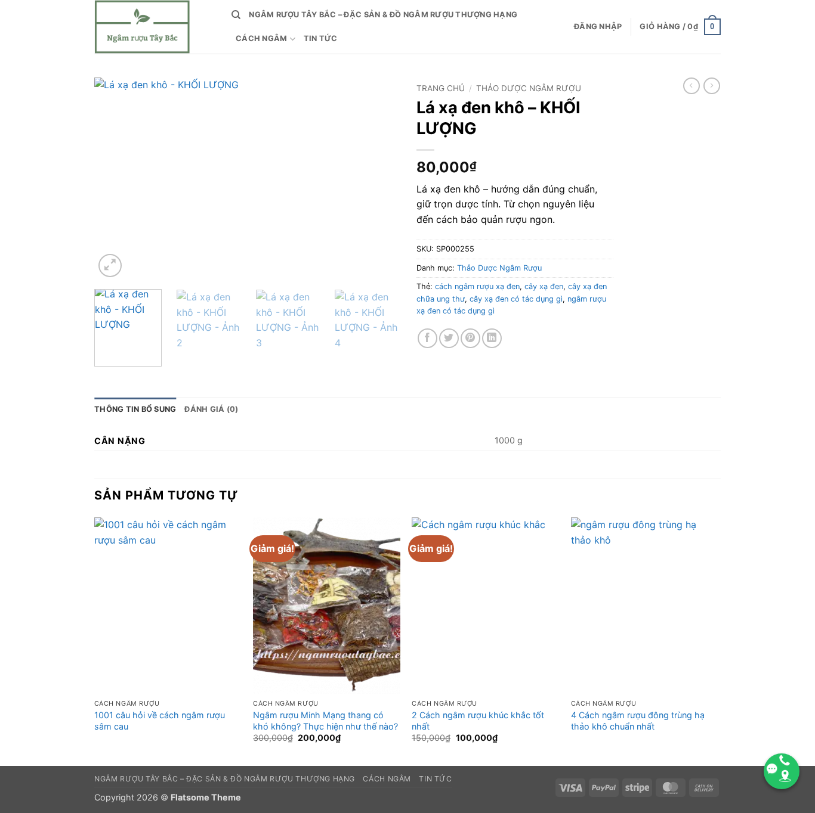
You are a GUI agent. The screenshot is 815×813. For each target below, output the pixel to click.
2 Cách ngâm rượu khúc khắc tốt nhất (478, 720)
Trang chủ (440, 88)
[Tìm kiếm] (235, 15)
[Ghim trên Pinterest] (470, 338)
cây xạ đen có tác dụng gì (516, 298)
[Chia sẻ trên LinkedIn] (492, 338)
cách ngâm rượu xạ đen (477, 286)
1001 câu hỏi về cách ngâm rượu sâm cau (159, 720)
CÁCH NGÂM (261, 38)
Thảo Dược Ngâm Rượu (528, 88)
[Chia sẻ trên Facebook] (427, 338)
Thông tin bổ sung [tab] (135, 409)
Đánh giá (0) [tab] (211, 409)
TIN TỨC (321, 38)
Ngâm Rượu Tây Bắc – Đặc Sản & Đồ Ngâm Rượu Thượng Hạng (383, 14)
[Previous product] (711, 85)
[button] (598, 27)
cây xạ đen (543, 286)
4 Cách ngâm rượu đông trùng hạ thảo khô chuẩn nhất (638, 720)
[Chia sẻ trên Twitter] (449, 338)
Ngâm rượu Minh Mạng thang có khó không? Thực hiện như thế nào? (325, 720)
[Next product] (691, 85)
